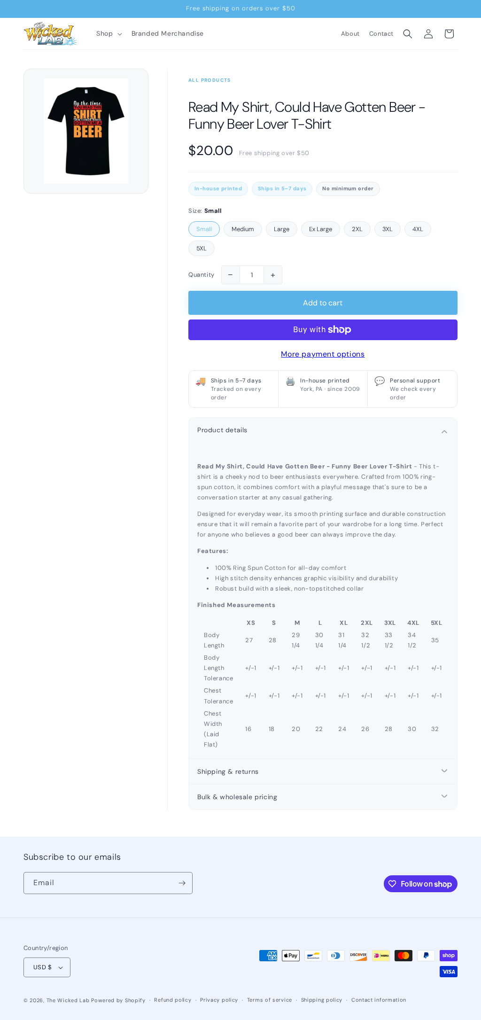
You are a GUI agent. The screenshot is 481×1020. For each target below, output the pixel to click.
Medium (243, 229)
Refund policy (172, 1000)
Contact (381, 34)
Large (281, 229)
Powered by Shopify (118, 1000)
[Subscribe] (181, 883)
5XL (201, 248)
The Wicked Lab (68, 1000)
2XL (357, 229)
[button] (108, 33)
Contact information (378, 1000)
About (350, 34)
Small (204, 229)
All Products (209, 80)
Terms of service (269, 1000)
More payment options (323, 354)
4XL (417, 229)
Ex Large (320, 229)
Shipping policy (322, 1000)
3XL (387, 229)
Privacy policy (219, 1000)
